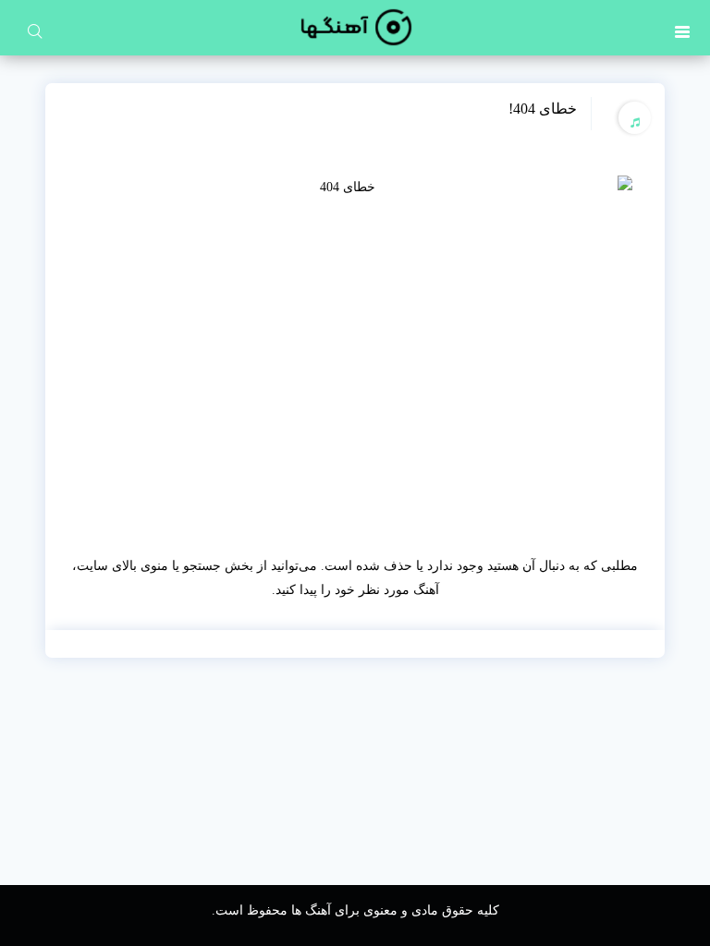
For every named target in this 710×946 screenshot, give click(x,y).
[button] (682, 28)
